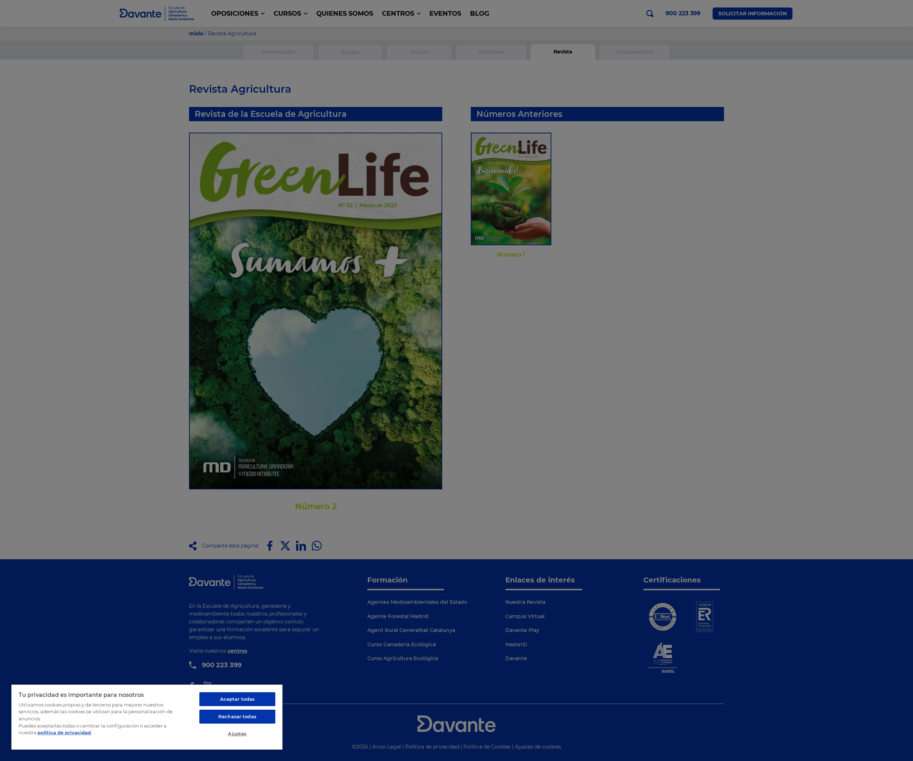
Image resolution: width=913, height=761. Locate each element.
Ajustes (237, 733)
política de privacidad (64, 732)
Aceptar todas (237, 699)
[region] (146, 717)
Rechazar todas (237, 716)
